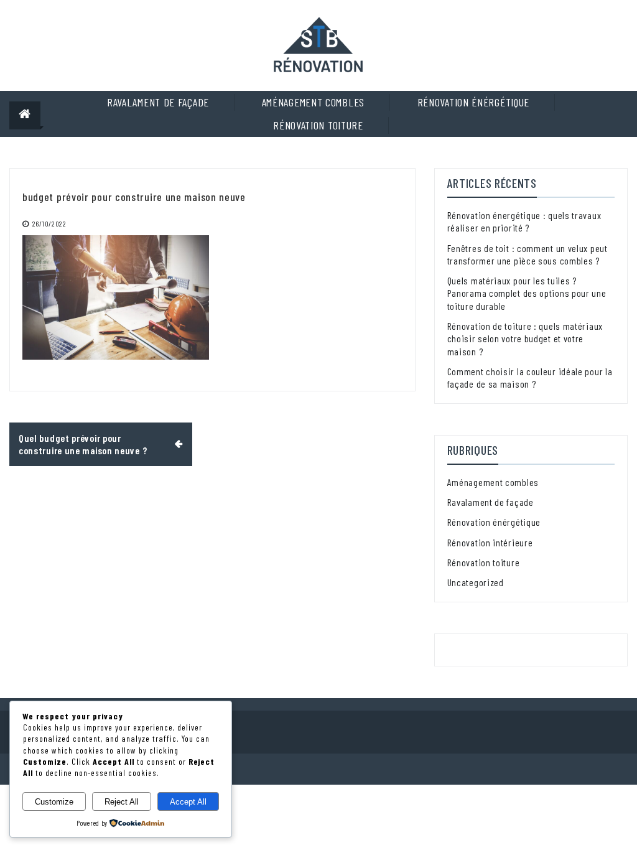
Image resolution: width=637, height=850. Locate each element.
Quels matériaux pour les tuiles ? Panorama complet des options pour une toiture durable (527, 293)
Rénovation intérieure (490, 542)
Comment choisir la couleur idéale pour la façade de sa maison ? (530, 377)
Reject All (122, 801)
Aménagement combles (313, 102)
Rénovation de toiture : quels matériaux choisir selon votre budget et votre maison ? (525, 338)
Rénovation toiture (318, 125)
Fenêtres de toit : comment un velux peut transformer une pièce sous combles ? (527, 254)
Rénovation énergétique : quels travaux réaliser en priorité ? (524, 221)
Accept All (188, 801)
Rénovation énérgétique (473, 102)
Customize (54, 801)
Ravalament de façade (158, 102)
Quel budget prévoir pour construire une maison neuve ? (84, 444)
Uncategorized (475, 582)
